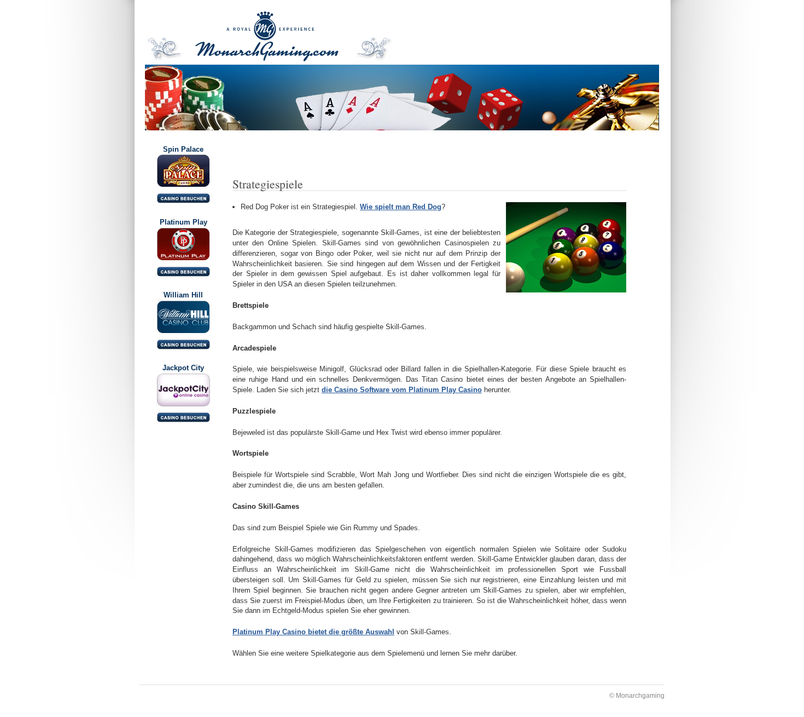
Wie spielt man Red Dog (400, 207)
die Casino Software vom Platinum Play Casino (402, 390)
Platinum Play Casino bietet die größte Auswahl (313, 632)
